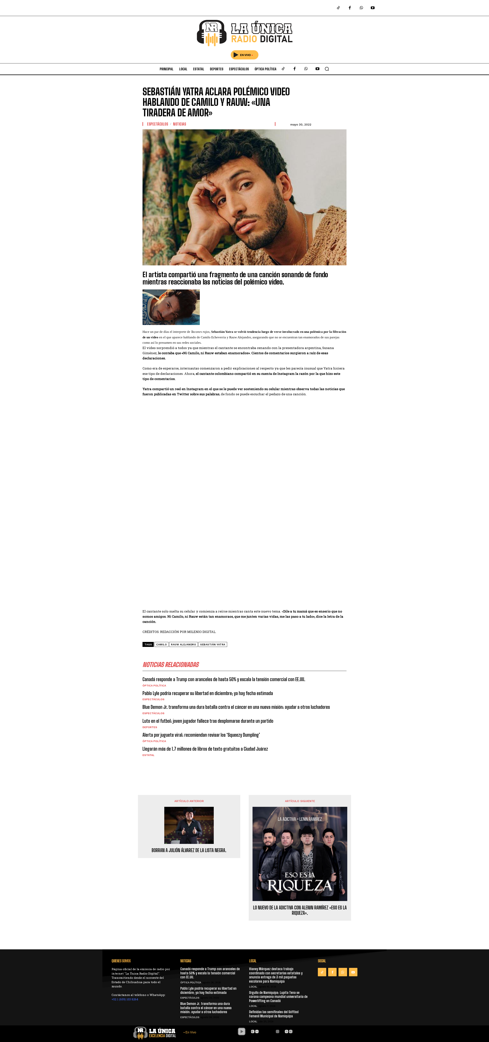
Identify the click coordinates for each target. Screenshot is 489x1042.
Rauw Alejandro (183, 644)
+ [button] (286, 1031)
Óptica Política (154, 685)
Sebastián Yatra (212, 644)
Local (253, 986)
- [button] (257, 1031)
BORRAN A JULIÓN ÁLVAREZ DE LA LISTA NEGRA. (189, 850)
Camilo (161, 644)
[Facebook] (350, 8)
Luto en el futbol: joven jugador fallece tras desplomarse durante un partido (207, 721)
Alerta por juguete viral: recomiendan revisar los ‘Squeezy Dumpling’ (201, 735)
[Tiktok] (338, 8)
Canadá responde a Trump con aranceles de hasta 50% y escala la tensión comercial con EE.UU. (223, 679)
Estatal (148, 755)
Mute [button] (252, 1031)
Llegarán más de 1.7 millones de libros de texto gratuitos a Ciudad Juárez (205, 749)
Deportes (149, 727)
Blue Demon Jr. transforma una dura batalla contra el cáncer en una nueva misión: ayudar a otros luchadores (236, 707)
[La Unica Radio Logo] (244, 33)
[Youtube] (372, 8)
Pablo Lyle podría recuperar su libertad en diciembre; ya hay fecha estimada (207, 693)
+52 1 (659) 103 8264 (125, 999)
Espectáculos (157, 124)
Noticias (179, 124)
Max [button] (290, 1031)
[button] (326, 68)
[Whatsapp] (361, 8)
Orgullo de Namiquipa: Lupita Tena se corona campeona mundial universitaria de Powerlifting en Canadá (278, 996)
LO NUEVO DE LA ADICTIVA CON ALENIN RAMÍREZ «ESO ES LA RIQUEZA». (300, 910)
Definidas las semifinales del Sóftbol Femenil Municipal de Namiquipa (274, 1014)
